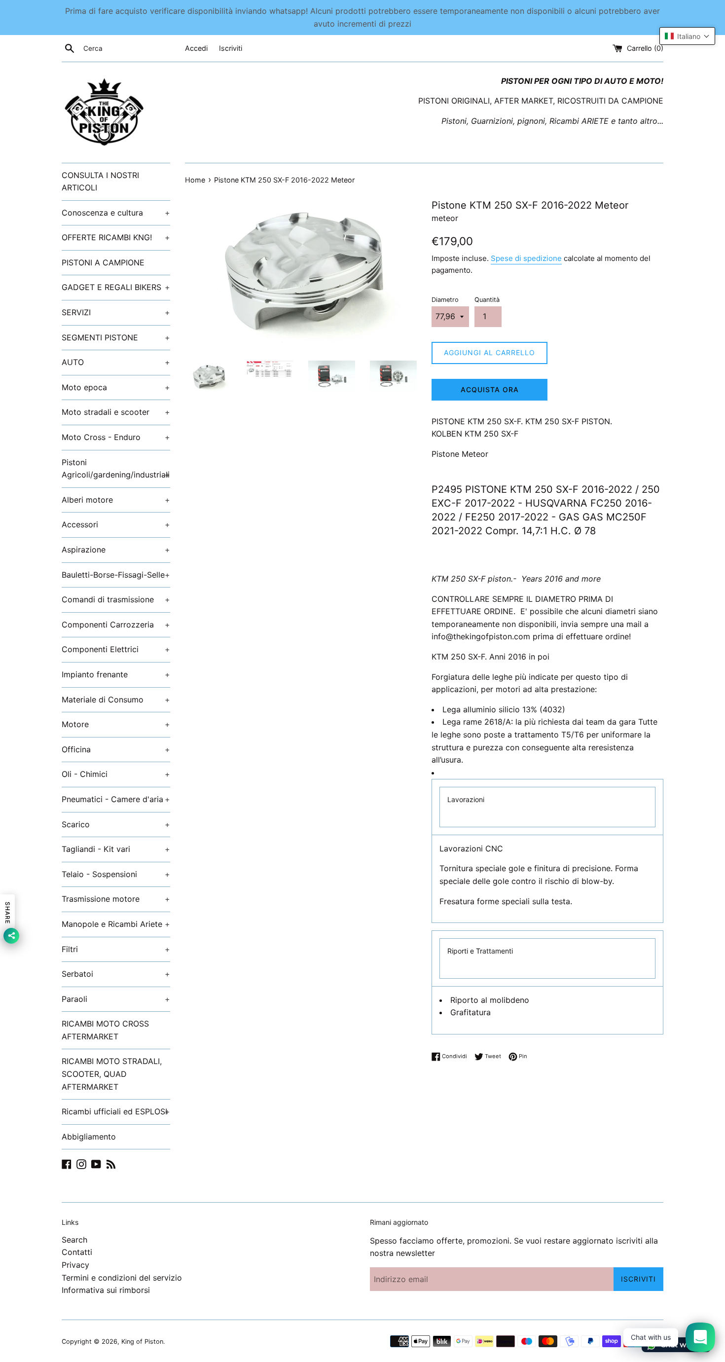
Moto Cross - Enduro (116, 437)
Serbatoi (116, 974)
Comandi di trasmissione (116, 599)
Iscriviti (230, 48)
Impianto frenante (116, 674)
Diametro (445, 299)
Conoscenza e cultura (116, 213)
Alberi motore (116, 500)
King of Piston (142, 1341)
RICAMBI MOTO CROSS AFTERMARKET (105, 1030)
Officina (116, 749)
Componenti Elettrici (116, 649)
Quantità (487, 299)
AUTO (116, 362)
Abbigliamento (89, 1136)
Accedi (196, 48)
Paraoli (116, 999)
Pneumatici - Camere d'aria (116, 799)
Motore (116, 724)
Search (74, 1240)
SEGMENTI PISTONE (116, 337)
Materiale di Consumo (116, 699)
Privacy (75, 1265)
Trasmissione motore (116, 899)
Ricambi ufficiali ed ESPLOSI (116, 1111)
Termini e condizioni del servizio (122, 1278)
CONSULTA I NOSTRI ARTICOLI (100, 181)
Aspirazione (116, 549)
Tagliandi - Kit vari (116, 849)
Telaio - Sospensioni (116, 874)
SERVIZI (116, 312)
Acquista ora (490, 389)
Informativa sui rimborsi (106, 1290)
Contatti (77, 1252)
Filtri (116, 949)
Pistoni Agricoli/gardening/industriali (116, 468)
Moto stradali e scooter (116, 412)
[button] (687, 36)
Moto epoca (116, 387)
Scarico (116, 824)
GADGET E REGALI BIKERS (116, 287)
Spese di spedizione (526, 258)
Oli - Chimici (116, 774)
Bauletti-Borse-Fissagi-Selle (116, 575)
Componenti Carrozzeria (116, 624)
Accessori (116, 524)
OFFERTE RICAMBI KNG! (116, 237)
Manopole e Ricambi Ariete (116, 924)
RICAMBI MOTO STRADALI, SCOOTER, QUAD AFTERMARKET (112, 1073)
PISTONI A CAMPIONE (103, 262)
